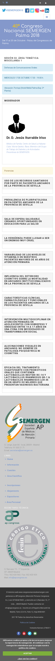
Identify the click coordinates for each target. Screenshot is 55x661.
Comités (11, 470)
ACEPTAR (27, 653)
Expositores (13, 496)
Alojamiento (13, 491)
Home (10, 459)
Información (13, 465)
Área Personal (13, 502)
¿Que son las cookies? (27, 659)
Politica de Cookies (27, 623)
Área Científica (14, 476)
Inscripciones (13, 485)
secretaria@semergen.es (21, 450)
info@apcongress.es (18, 577)
